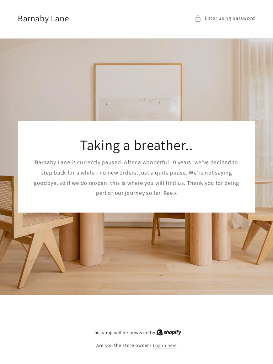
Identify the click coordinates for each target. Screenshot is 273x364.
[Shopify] (168, 333)
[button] (225, 18)
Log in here (165, 345)
